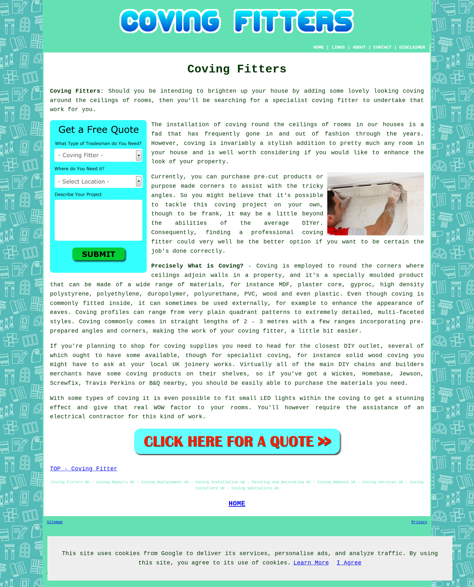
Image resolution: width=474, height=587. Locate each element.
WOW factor (173, 407)
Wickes (342, 374)
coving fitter (335, 100)
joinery (196, 364)
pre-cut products (283, 177)
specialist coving (258, 355)
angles (162, 195)
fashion (337, 134)
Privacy (419, 522)
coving (413, 91)
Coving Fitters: (77, 91)
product (411, 275)
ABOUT (359, 47)
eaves (59, 312)
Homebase (376, 374)
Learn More (311, 563)
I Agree (349, 563)
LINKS (338, 47)
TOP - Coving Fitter (83, 469)
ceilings (104, 100)
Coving (267, 266)
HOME (318, 47)
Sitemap (55, 522)
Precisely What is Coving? (197, 266)
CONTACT (382, 47)
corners (389, 266)
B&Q (154, 383)
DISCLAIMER (412, 47)
